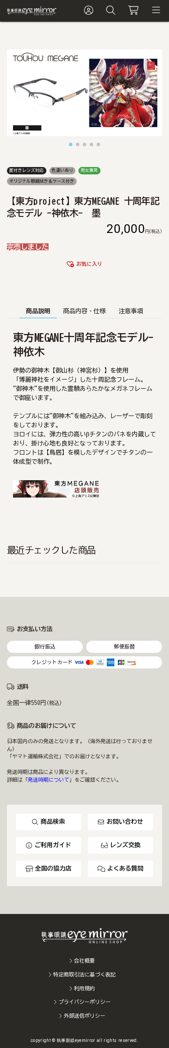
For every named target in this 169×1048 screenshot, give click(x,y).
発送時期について (48, 779)
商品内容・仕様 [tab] (84, 311)
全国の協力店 (53, 868)
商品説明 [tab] (38, 311)
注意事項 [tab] (131, 311)
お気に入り (89, 264)
